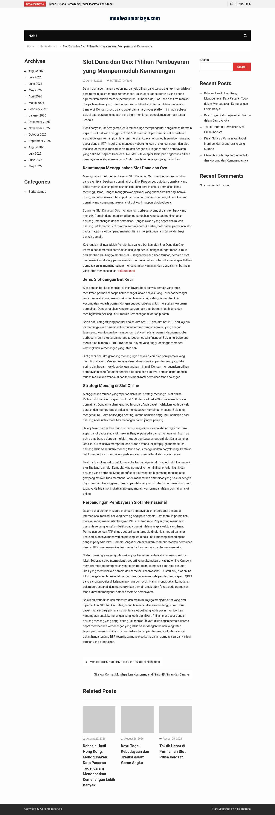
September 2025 (40, 141)
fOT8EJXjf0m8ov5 (121, 80)
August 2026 (37, 71)
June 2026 (35, 84)
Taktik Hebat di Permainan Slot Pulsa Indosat (172, 751)
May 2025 (35, 166)
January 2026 (37, 115)
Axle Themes (243, 809)
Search (204, 60)
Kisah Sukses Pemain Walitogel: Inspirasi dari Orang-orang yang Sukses (225, 144)
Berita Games (37, 191)
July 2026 (35, 77)
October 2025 (38, 134)
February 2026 (38, 109)
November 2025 (39, 128)
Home (33, 36)
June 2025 (35, 160)
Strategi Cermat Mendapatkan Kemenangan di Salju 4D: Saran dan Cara (140, 674)
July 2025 (35, 153)
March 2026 (36, 103)
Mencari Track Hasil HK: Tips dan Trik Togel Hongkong (125, 662)
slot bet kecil (126, 271)
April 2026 (35, 96)
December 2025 (39, 122)
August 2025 (37, 147)
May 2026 (35, 90)
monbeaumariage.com (135, 18)
